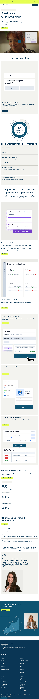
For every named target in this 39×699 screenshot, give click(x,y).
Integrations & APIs (4, 666)
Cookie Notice (25, 694)
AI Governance (22, 663)
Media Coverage (23, 681)
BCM (21, 666)
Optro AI (2, 663)
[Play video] (19, 41)
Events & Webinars (4, 681)
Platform (2, 660)
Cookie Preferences (32, 694)
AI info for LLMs (23, 690)
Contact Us (22, 687)
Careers (21, 679)
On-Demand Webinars (4, 684)
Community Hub (3, 679)
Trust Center (22, 685)
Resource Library (3, 682)
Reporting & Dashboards (5, 669)
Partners (21, 682)
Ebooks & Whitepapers (4, 685)
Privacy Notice (12, 694)
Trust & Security (19, 694)
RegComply (22, 672)
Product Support (23, 688)
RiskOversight (22, 669)
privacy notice (18, 647)
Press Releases (22, 684)
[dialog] (3, 698)
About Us (21, 678)
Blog (1, 678)
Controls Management (24, 660)
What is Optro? (3, 687)
